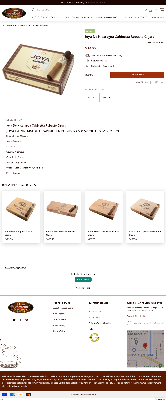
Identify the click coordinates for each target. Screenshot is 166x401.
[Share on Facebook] (150, 82)
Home (4, 25)
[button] (159, 10)
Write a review (83, 279)
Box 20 (91, 97)
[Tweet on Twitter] (156, 82)
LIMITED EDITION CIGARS (136, 17)
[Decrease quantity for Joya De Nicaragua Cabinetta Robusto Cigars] (97, 75)
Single (106, 97)
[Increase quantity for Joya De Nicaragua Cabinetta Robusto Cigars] (107, 75)
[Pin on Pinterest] (162, 82)
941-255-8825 (139, 316)
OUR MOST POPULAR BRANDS (79, 17)
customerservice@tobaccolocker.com (149, 323)
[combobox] (62, 9)
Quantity (89, 74)
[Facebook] (20, 320)
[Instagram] (14, 320)
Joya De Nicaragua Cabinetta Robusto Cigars (28, 25)
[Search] (33, 9)
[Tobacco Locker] (14, 13)
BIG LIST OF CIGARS (38, 17)
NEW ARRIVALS (157, 17)
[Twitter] (26, 320)
